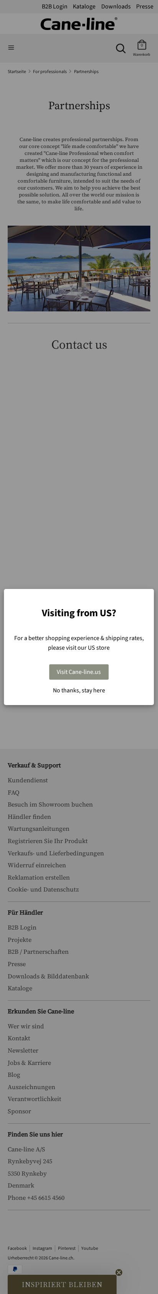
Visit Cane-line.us (79, 672)
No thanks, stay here (79, 690)
